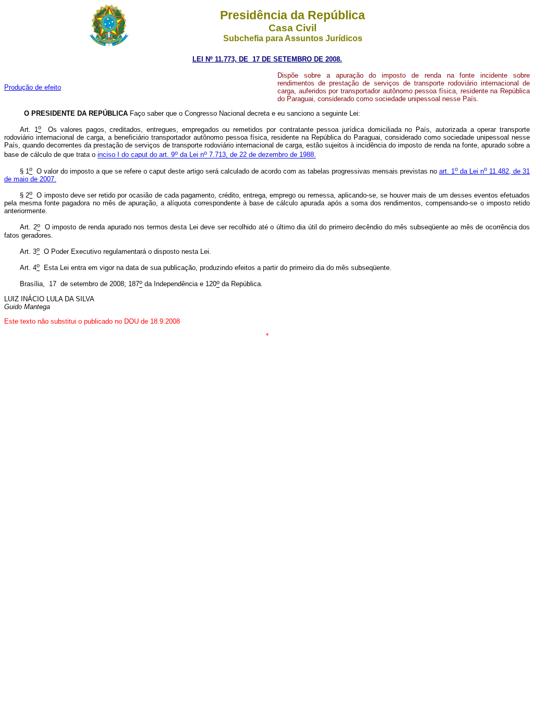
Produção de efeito (32, 87)
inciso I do (114, 155)
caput (223, 155)
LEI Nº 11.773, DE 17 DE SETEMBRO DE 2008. (267, 59)
